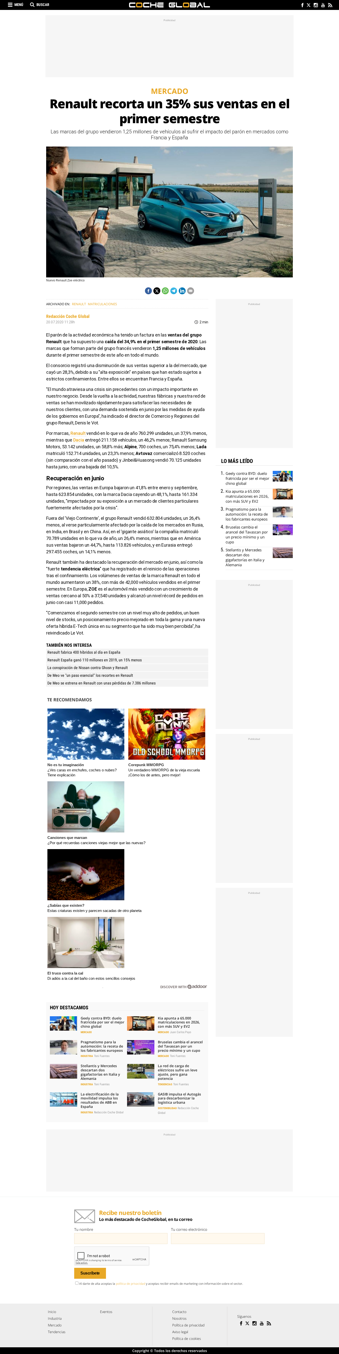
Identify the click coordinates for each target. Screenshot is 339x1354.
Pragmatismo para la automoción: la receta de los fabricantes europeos (102, 1046)
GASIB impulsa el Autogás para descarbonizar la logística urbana (179, 1098)
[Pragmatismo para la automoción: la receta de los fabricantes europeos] (63, 1047)
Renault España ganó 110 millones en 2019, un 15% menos (94, 660)
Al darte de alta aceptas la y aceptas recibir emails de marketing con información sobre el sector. (161, 1283)
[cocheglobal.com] (169, 4)
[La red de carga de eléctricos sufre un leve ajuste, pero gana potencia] (140, 1071)
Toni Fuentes (101, 1056)
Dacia (79, 440)
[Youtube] (323, 5)
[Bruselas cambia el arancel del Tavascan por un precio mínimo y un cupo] (140, 1047)
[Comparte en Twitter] (156, 290)
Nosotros (179, 1318)
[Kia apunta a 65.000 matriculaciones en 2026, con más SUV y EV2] (140, 1023)
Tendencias (165, 1084)
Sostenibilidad (167, 1108)
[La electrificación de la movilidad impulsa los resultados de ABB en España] (63, 1099)
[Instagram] (315, 5)
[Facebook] (301, 5)
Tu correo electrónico (189, 1229)
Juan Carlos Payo (180, 1032)
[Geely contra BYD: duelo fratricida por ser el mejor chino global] (63, 1023)
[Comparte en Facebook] (148, 290)
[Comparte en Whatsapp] (165, 290)
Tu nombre (83, 1229)
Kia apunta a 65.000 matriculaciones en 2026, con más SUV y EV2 (179, 1022)
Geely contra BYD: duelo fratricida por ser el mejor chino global (102, 1022)
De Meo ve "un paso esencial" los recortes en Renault (90, 675)
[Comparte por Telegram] (173, 290)
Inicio (52, 1311)
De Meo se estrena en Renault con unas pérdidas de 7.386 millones (101, 683)
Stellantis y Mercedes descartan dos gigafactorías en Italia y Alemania (100, 1072)
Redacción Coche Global (68, 316)
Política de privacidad (188, 1325)
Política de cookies (186, 1338)
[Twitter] (308, 5)
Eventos (106, 1311)
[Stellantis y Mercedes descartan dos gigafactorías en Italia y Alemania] (63, 1071)
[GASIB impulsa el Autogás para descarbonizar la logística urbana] (140, 1099)
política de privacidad (130, 1283)
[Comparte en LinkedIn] (182, 290)
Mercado (86, 1032)
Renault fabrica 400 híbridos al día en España (83, 652)
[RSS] (330, 5)
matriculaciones (102, 304)
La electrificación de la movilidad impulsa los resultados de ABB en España (100, 1100)
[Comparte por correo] (190, 290)
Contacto (179, 1311)
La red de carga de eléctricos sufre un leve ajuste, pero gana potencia (177, 1072)
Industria (87, 1056)
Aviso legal (180, 1331)
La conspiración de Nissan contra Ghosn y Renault (87, 667)
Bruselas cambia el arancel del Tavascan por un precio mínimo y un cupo (180, 1046)
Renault (79, 304)
